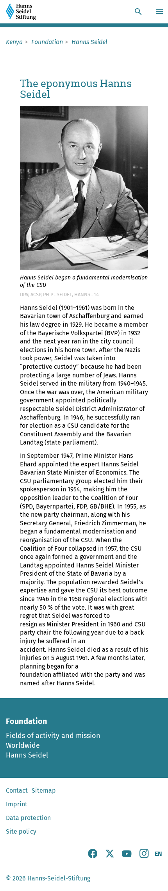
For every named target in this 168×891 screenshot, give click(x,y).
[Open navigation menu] (160, 11)
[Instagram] (144, 856)
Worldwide (23, 745)
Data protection (28, 818)
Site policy (21, 831)
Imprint (16, 804)
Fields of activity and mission (53, 735)
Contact (17, 790)
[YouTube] (127, 856)
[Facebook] (92, 856)
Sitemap (44, 790)
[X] (109, 856)
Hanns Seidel (27, 755)
